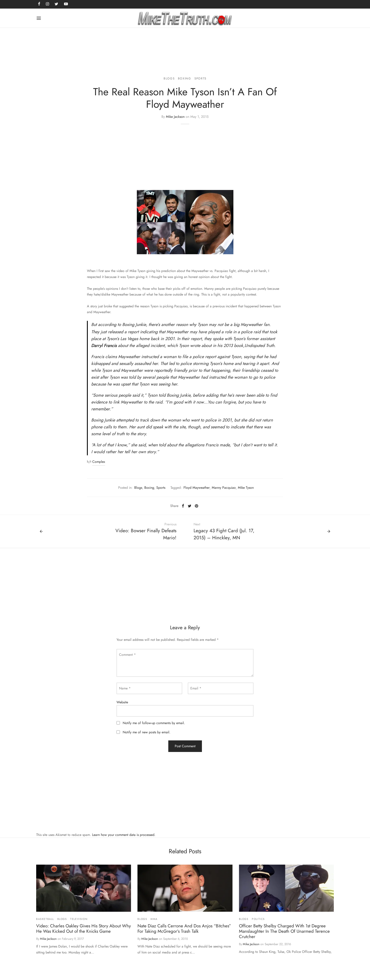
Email (195, 688)
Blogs (169, 78)
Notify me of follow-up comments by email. (154, 722)
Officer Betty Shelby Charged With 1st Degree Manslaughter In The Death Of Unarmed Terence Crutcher (284, 931)
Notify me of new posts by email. (146, 732)
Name (125, 688)
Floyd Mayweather (197, 487)
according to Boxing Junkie (122, 324)
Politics (258, 919)
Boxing (184, 78)
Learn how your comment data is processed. (123, 834)
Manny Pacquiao (224, 487)
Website (122, 702)
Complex (98, 461)
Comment (127, 654)
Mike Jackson (175, 117)
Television (78, 919)
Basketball (45, 919)
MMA (154, 919)
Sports (200, 78)
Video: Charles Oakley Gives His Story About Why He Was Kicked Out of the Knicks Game (83, 928)
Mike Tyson (246, 487)
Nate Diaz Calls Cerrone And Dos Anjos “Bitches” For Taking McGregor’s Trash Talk (184, 928)
